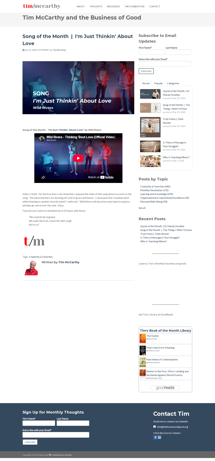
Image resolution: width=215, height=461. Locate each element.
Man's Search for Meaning (160, 347)
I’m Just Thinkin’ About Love (66, 130)
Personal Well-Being (153, 201)
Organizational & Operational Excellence (164, 197)
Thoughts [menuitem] (95, 6)
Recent (146, 83)
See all (142, 207)
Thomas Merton (154, 362)
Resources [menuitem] (113, 6)
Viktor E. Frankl (154, 351)
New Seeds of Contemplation (162, 359)
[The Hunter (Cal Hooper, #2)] (143, 341)
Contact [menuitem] (154, 6)
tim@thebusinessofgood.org (172, 426)
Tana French (152, 339)
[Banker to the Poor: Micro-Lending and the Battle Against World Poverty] (143, 376)
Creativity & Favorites (41, 256)
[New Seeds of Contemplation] (143, 365)
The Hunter (152, 335)
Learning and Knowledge (156, 193)
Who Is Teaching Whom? (153, 241)
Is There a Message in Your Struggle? (160, 237)
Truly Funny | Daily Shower (154, 233)
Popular (158, 83)
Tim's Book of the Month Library (165, 330)
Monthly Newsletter (154, 190)
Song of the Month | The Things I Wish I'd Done (166, 229)
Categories (173, 83)
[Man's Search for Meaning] (143, 353)
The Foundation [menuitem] (134, 6)
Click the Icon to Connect (167, 432)
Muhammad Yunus (155, 378)
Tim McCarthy (59, 50)
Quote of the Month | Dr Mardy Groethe (162, 226)
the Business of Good (62, 455)
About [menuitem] (81, 6)
